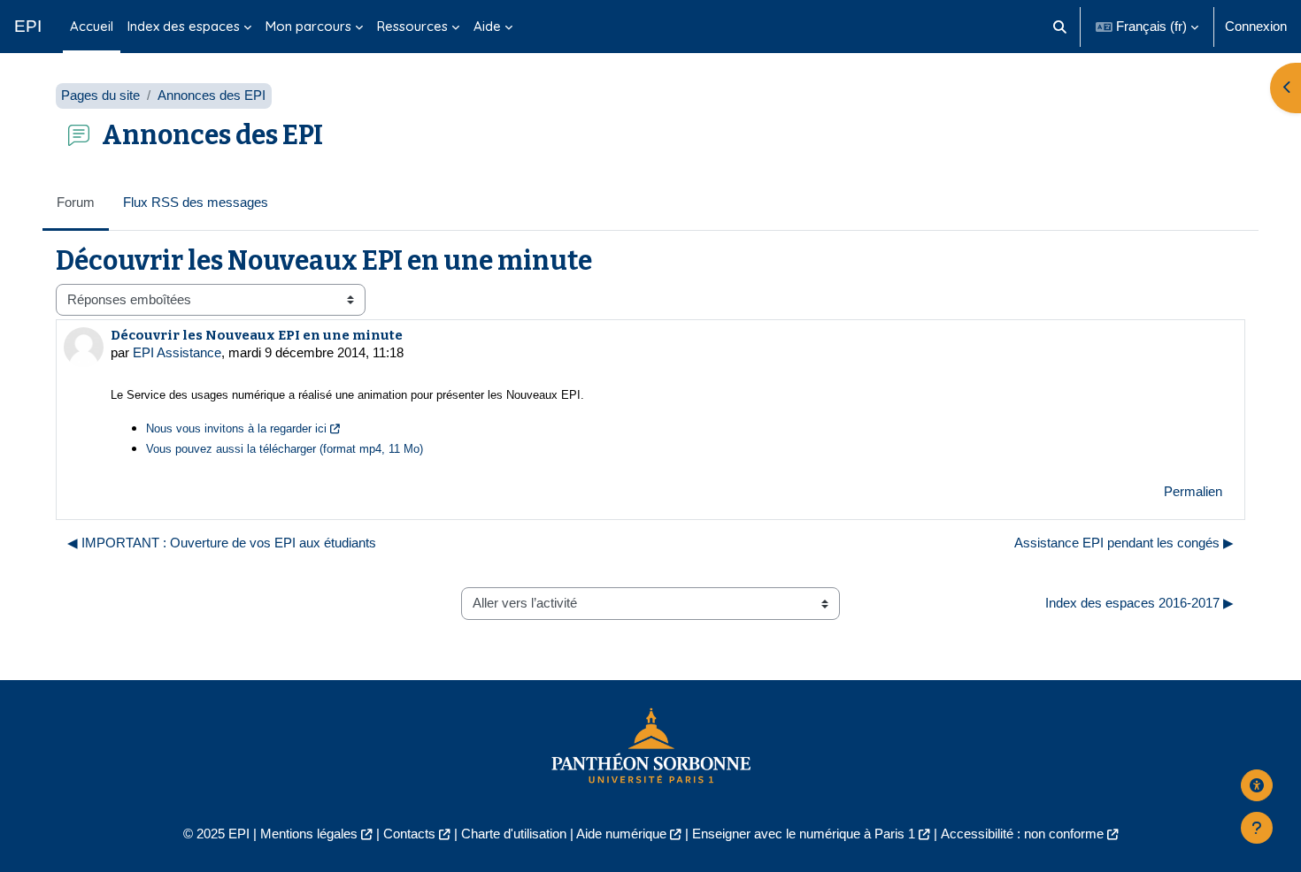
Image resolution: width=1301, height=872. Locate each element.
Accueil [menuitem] (91, 26)
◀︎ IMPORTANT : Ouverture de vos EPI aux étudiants (221, 542)
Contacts (409, 833)
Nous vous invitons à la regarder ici (236, 428)
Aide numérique (621, 833)
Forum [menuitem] (76, 202)
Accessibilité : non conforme (1022, 833)
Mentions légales (309, 833)
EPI (28, 26)
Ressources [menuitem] (412, 26)
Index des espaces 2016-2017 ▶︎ (1139, 602)
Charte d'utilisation (513, 833)
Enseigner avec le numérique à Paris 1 (803, 833)
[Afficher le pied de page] (1257, 828)
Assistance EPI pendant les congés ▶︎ (1124, 542)
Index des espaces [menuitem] (183, 26)
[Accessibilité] (1257, 785)
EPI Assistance (177, 352)
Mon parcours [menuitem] (308, 26)
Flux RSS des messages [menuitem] (195, 202)
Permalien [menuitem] (1193, 491)
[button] (1060, 26)
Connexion (1256, 26)
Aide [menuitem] (487, 26)
